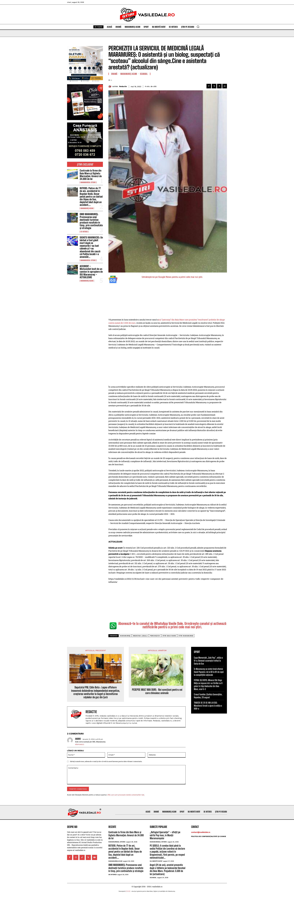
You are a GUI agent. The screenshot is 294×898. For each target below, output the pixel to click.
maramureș (125, 636)
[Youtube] (94, 857)
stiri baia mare (169, 636)
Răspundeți (79, 744)
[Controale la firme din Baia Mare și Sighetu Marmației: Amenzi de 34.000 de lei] (72, 174)
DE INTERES (84, 232)
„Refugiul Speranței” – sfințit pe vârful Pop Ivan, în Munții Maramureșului (165, 835)
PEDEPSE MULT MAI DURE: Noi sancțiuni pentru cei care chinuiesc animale (157, 691)
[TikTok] (82, 857)
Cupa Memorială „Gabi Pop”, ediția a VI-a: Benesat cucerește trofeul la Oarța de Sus (208, 660)
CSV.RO (128, 891)
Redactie (123, 86)
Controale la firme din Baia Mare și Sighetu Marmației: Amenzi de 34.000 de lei (91, 174)
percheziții (155, 636)
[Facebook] (208, 86)
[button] (198, 27)
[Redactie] (110, 86)
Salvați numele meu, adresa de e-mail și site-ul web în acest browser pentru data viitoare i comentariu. (106, 761)
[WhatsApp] (224, 86)
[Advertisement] (167, 301)
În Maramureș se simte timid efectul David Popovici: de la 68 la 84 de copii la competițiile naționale (209, 672)
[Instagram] (75, 857)
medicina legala (140, 636)
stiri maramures (185, 636)
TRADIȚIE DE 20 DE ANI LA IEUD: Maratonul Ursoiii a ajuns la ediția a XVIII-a (208, 705)
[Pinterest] (219, 86)
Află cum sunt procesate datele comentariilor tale (125, 795)
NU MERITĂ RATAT (156, 861)
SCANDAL (144, 74)
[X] (214, 86)
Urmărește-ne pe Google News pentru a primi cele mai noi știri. (172, 277)
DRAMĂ (114, 74)
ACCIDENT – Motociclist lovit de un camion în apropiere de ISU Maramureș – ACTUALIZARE (91, 272)
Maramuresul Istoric (88, 182)
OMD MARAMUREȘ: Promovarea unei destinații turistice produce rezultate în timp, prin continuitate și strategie (91, 221)
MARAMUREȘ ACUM (87, 208)
